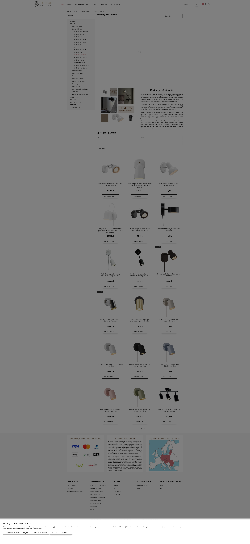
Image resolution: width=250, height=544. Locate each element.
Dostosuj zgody (40, 533)
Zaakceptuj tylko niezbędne (17, 533)
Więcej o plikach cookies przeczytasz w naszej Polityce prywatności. (22, 529)
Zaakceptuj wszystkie (61, 533)
